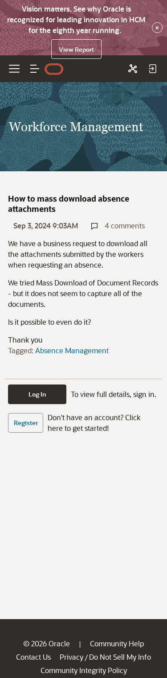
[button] (35, 69)
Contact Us (33, 656)
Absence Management (72, 350)
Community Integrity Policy (84, 670)
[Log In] (152, 68)
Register (26, 422)
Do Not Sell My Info (120, 656)
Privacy (71, 656)
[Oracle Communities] (132, 68)
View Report (76, 49)
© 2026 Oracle (46, 643)
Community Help (117, 643)
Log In (37, 394)
